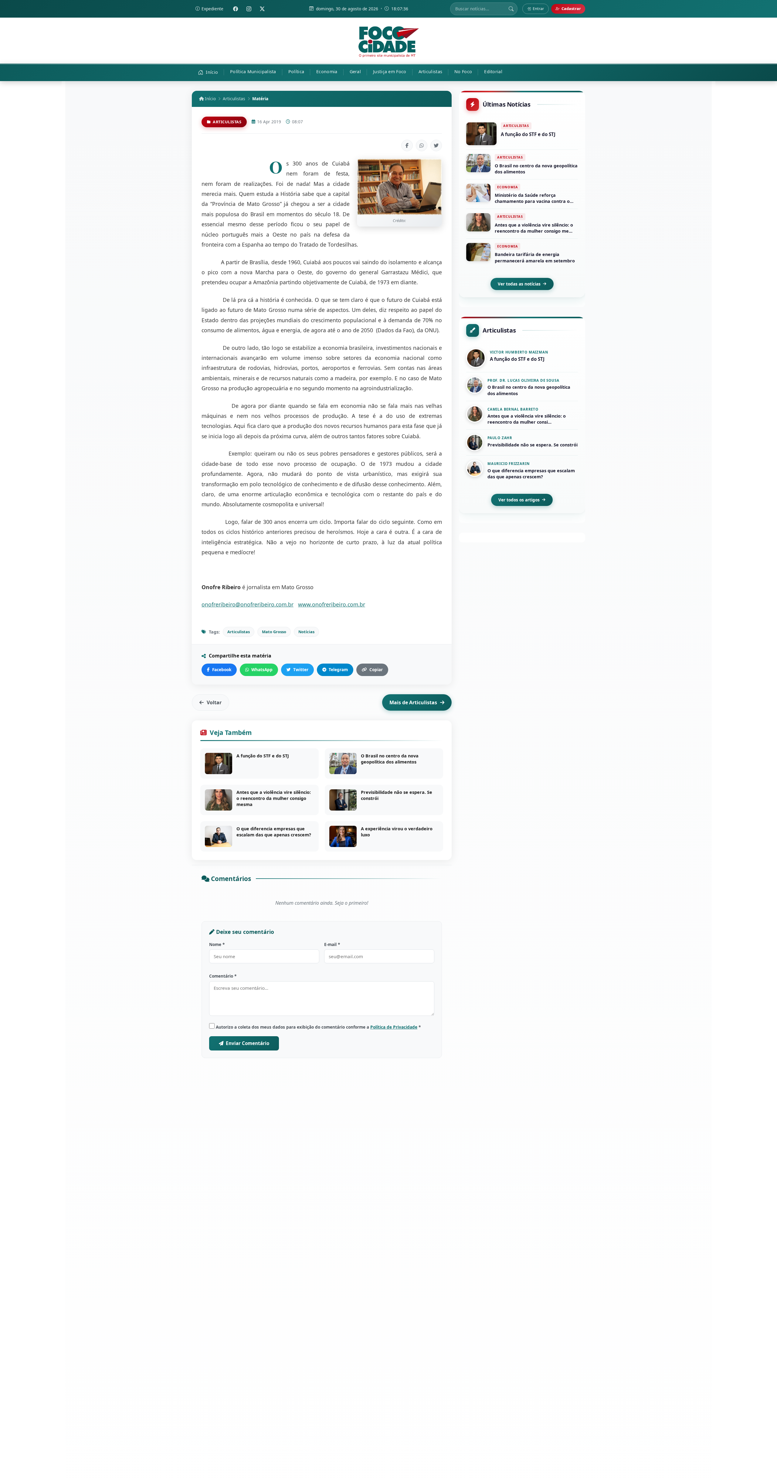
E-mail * (332, 944)
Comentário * (222, 976)
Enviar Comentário (247, 1043)
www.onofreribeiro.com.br (331, 604)
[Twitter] (262, 9)
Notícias (306, 631)
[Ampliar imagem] (399, 187)
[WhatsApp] (421, 145)
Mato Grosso (274, 631)
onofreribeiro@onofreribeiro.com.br (247, 604)
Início (210, 98)
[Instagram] (249, 9)
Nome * (217, 944)
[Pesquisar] (511, 9)
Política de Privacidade (393, 1027)
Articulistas (234, 98)
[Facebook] (235, 9)
